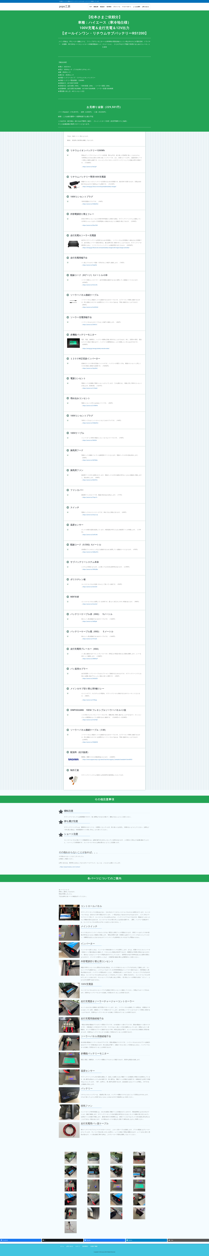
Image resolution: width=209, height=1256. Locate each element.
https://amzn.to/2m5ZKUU (90, 307)
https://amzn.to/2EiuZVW (90, 225)
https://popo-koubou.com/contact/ (70, 867)
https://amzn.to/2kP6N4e (90, 460)
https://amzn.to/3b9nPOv (90, 480)
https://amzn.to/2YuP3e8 (90, 720)
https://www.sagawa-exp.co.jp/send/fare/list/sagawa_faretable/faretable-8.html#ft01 (107, 759)
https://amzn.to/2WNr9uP (90, 658)
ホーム (62, 1246)
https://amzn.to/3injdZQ (90, 265)
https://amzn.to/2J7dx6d (90, 388)
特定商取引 (85, 1246)
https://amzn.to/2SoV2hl (90, 587)
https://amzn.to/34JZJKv (90, 285)
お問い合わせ (69, 1246)
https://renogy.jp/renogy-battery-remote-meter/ (96, 348)
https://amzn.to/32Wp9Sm (90, 204)
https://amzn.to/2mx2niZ (90, 604)
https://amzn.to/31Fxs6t (90, 639)
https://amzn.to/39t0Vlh (90, 440)
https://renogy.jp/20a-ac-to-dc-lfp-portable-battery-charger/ (99, 186)
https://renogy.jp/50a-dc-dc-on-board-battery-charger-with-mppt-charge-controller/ (106, 247)
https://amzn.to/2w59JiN (90, 534)
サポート (77, 1246)
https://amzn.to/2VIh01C (90, 324)
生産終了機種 (93, 1246)
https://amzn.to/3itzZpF (90, 166)
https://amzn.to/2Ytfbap (90, 700)
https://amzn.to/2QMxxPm (90, 552)
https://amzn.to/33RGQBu (90, 569)
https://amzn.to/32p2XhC (90, 368)
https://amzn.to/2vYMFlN (90, 405)
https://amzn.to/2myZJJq (90, 515)
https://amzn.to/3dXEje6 (90, 621)
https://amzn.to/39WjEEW (90, 742)
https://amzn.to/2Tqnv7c (90, 497)
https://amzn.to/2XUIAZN (90, 678)
